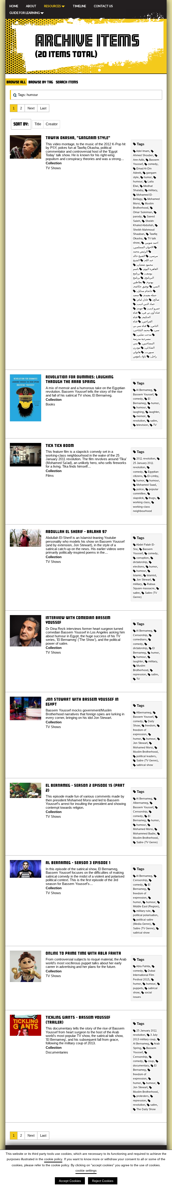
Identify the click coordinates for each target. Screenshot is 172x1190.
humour (141, 407)
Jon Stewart (143, 579)
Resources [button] (52, 5)
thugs (152, 498)
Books (50, 404)
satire (153, 420)
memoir (141, 416)
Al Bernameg (144, 390)
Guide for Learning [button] (24, 12)
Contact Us (103, 5)
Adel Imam (142, 151)
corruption (142, 557)
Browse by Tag (40, 82)
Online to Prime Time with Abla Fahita (83, 953)
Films (50, 475)
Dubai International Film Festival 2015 (144, 975)
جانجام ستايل (145, 291)
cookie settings (86, 1170)
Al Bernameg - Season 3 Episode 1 (78, 863)
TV (155, 425)
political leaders (146, 756)
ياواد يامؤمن (139, 356)
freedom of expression (139, 895)
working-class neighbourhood (142, 509)
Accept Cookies (70, 1181)
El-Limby (152, 476)
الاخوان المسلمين (143, 247)
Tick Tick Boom (60, 445)
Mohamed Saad (146, 484)
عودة (140, 308)
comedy (152, 164)
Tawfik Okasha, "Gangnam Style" (78, 138)
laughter (154, 412)
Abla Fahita (143, 966)
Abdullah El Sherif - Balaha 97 (76, 531)
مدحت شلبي (144, 334)
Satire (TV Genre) (147, 760)
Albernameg (143, 712)
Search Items (67, 82)
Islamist (151, 575)
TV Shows (53, 168)
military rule (143, 911)
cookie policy (53, 1159)
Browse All (16, 82)
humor (148, 177)
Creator (52, 124)
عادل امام (143, 299)
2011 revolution (145, 458)
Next (31, 108)
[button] (38, 124)
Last (43, 108)
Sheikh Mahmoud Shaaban (144, 232)
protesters (142, 1096)
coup (151, 1061)
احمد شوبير (152, 242)
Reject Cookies (102, 1181)
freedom (150, 725)
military (152, 190)
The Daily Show (146, 1109)
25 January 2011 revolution (143, 465)
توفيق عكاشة (141, 286)
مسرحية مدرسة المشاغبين (143, 341)
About (31, 5)
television (142, 425)
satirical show (144, 765)
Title (37, 124)
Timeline (79, 5)
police (140, 489)
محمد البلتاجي (142, 330)
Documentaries (57, 1052)
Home (13, 5)
